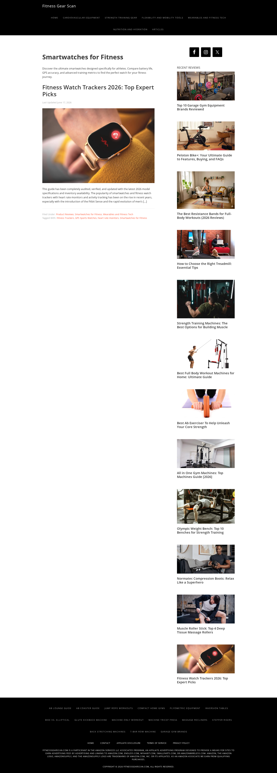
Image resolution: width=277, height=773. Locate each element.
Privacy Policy (181, 743)
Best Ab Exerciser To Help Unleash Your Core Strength (203, 425)
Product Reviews (65, 214)
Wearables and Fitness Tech (118, 214)
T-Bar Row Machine (143, 731)
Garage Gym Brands (174, 731)
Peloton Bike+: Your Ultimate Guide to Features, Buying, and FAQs (204, 157)
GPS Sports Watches (86, 217)
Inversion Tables (216, 708)
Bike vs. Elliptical (57, 719)
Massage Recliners (194, 719)
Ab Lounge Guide (60, 708)
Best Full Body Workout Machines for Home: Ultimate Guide (205, 375)
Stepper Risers (222, 719)
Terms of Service (160, 743)
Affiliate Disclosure (132, 743)
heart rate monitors (108, 217)
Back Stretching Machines (108, 731)
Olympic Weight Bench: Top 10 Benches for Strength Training (200, 530)
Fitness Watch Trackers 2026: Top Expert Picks (98, 90)
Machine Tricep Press (163, 719)
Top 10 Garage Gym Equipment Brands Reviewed (201, 107)
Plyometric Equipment (185, 708)
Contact (108, 743)
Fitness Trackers (65, 217)
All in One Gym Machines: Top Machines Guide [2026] (200, 475)
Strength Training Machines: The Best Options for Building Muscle (202, 325)
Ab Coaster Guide (88, 708)
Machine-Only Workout (128, 719)
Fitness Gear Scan (59, 6)
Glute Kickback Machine (91, 719)
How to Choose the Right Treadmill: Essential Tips (204, 266)
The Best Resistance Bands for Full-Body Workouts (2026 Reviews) (204, 216)
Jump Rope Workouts (119, 708)
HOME (94, 743)
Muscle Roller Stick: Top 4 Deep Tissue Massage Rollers (201, 630)
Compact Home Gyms (151, 708)
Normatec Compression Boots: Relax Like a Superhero (205, 580)
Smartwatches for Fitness (88, 214)
